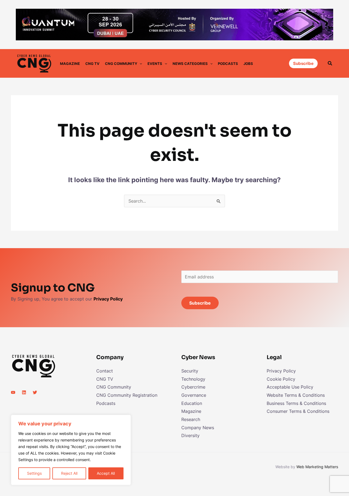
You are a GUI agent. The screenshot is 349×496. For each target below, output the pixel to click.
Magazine (70, 63)
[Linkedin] (24, 392)
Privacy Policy (281, 371)
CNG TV (92, 63)
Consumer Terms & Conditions (298, 411)
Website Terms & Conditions (296, 395)
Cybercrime (193, 387)
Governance (193, 395)
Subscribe (200, 303)
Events (155, 63)
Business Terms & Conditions (296, 403)
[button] (139, 63)
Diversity (190, 435)
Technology (193, 379)
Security (189, 371)
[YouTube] (13, 392)
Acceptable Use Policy (290, 387)
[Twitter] (35, 392)
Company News (197, 427)
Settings (34, 473)
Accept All (106, 473)
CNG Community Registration (126, 395)
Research (190, 419)
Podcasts (228, 63)
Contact (104, 371)
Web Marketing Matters (317, 466)
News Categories (190, 63)
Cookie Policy (281, 379)
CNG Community (121, 63)
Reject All (69, 473)
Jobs (248, 63)
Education (191, 403)
